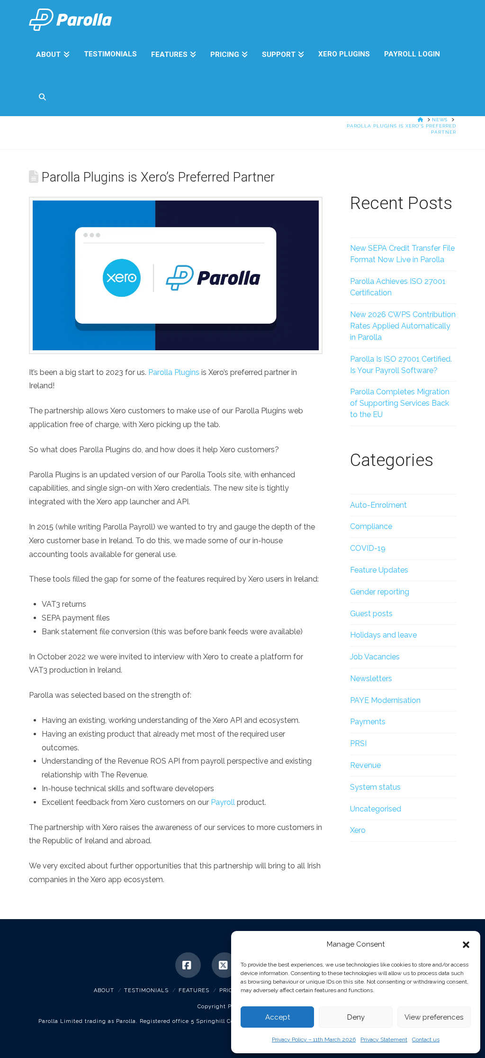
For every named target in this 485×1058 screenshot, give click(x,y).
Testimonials (146, 990)
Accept (277, 1017)
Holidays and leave (383, 634)
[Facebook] (188, 965)
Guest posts (371, 613)
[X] (224, 965)
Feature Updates (379, 570)
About (104, 990)
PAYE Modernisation (385, 700)
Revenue (365, 765)
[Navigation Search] (38, 94)
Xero (358, 830)
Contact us (426, 1039)
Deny (356, 1017)
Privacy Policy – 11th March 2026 (314, 1039)
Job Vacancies (375, 656)
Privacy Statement (383, 1039)
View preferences (433, 1017)
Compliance (371, 526)
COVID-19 (368, 548)
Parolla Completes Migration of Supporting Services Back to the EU (399, 403)
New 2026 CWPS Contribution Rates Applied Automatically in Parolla (403, 326)
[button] (466, 944)
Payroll (223, 802)
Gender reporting (379, 591)
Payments (368, 721)
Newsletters (371, 678)
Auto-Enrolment (378, 505)
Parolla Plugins (173, 372)
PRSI (358, 743)
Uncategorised (375, 808)
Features (194, 990)
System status (375, 787)
